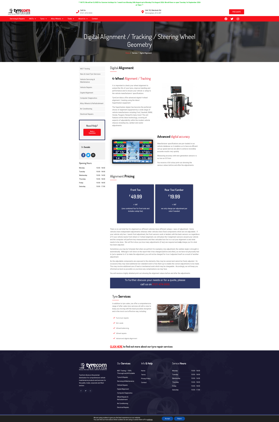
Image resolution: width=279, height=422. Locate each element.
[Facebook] (226, 19)
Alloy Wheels (56, 19)
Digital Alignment (86, 93)
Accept (167, 418)
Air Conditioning (86, 109)
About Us (81, 19)
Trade (70, 19)
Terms (143, 374)
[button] (236, 11)
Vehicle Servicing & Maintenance (87, 80)
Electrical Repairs (86, 114)
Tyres (42, 19)
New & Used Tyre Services (90, 74)
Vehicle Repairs (86, 87)
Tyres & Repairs (122, 377)
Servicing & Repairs (17, 19)
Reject (179, 418)
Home (128, 53)
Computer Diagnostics (88, 98)
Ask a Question (92, 132)
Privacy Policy (146, 378)
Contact (95, 19)
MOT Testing (85, 69)
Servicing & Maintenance (125, 381)
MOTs (31, 19)
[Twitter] (232, 19)
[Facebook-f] (83, 155)
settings (150, 419)
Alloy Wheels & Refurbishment (91, 103)
